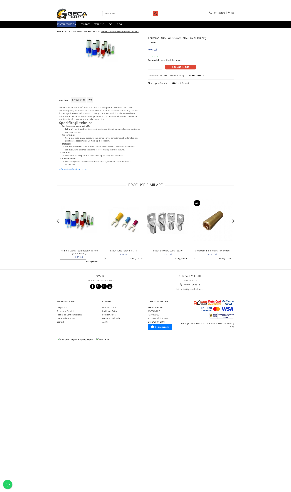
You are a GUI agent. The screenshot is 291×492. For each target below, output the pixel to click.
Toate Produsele (65, 24)
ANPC (104, 321)
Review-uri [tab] (78, 99)
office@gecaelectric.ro (191, 288)
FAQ (110, 24)
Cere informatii (182, 83)
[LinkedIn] (104, 286)
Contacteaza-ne (162, 327)
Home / (61, 31)
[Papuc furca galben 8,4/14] (123, 220)
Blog (119, 24)
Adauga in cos (180, 67)
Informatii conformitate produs (73, 169)
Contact (85, 24)
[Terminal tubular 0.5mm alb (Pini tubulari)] (100, 48)
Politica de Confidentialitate (69, 314)
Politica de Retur (109, 311)
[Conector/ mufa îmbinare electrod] (212, 220)
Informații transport (66, 318)
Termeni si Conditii (65, 311)
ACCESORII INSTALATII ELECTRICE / (83, 31)
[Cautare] (155, 13)
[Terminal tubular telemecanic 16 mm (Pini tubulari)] (79, 219)
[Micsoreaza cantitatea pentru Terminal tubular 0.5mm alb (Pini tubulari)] (150, 67)
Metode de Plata (109, 307)
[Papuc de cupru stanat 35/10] (168, 220)
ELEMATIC (152, 42)
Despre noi (99, 24)
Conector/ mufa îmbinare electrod (212, 250)
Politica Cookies (109, 314)
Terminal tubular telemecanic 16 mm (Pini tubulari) (79, 252)
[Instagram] (109, 286)
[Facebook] (92, 286)
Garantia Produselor (111, 318)
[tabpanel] (100, 48)
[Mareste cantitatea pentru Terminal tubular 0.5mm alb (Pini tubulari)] (160, 67)
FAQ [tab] (90, 99)
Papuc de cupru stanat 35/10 (167, 250)
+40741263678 (191, 284)
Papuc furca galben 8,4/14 (123, 250)
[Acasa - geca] (76, 13)
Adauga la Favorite (158, 83)
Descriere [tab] (63, 100)
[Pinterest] (98, 286)
